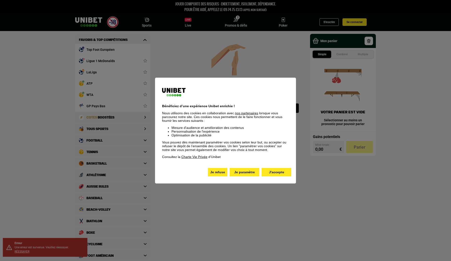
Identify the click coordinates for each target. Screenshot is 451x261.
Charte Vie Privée (194, 157)
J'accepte (276, 172)
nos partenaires (246, 113)
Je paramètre (244, 172)
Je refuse (217, 172)
